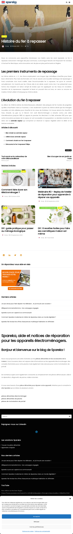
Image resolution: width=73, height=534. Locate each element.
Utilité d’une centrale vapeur (16, 137)
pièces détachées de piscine (11, 399)
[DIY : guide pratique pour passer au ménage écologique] (18, 215)
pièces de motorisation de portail (13, 401)
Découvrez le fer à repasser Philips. (18, 144)
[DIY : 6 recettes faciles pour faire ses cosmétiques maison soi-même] (55, 215)
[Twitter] (16, 255)
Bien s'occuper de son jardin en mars (59, 158)
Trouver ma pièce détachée (10, 445)
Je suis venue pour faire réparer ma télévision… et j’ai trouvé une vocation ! (26, 304)
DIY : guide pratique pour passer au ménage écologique (17, 229)
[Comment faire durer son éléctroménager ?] (18, 177)
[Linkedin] (10, 255)
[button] (70, 498)
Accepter (36, 516)
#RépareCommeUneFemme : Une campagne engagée (19, 308)
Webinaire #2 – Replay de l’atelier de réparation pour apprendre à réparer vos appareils (55, 194)
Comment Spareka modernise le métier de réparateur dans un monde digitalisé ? (28, 317)
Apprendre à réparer (8, 448)
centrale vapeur (16, 121)
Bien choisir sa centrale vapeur (16, 133)
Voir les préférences (36, 527)
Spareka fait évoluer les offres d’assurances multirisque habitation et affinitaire (27, 322)
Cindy (7, 46)
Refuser (36, 522)
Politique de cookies (28, 531)
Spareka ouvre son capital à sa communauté (16, 313)
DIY (4, 36)
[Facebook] (4, 255)
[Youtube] (21, 255)
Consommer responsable (11, 171)
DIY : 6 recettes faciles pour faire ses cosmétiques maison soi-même (54, 231)
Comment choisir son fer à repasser (18, 140)
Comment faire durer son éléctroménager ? (14, 191)
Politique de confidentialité (42, 531)
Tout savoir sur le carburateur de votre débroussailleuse (14, 158)
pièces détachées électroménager (14, 396)
